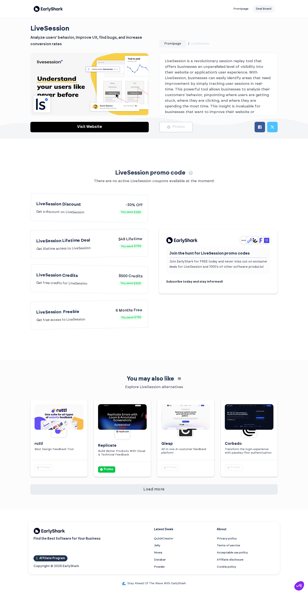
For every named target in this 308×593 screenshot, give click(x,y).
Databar (160, 559)
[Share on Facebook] (260, 127)
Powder (159, 566)
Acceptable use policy (232, 552)
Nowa (158, 552)
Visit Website (89, 127)
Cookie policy (226, 566)
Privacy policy (227, 538)
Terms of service (228, 545)
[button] (299, 586)
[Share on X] (272, 127)
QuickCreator (163, 538)
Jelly (157, 545)
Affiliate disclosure (230, 559)
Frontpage (240, 8)
